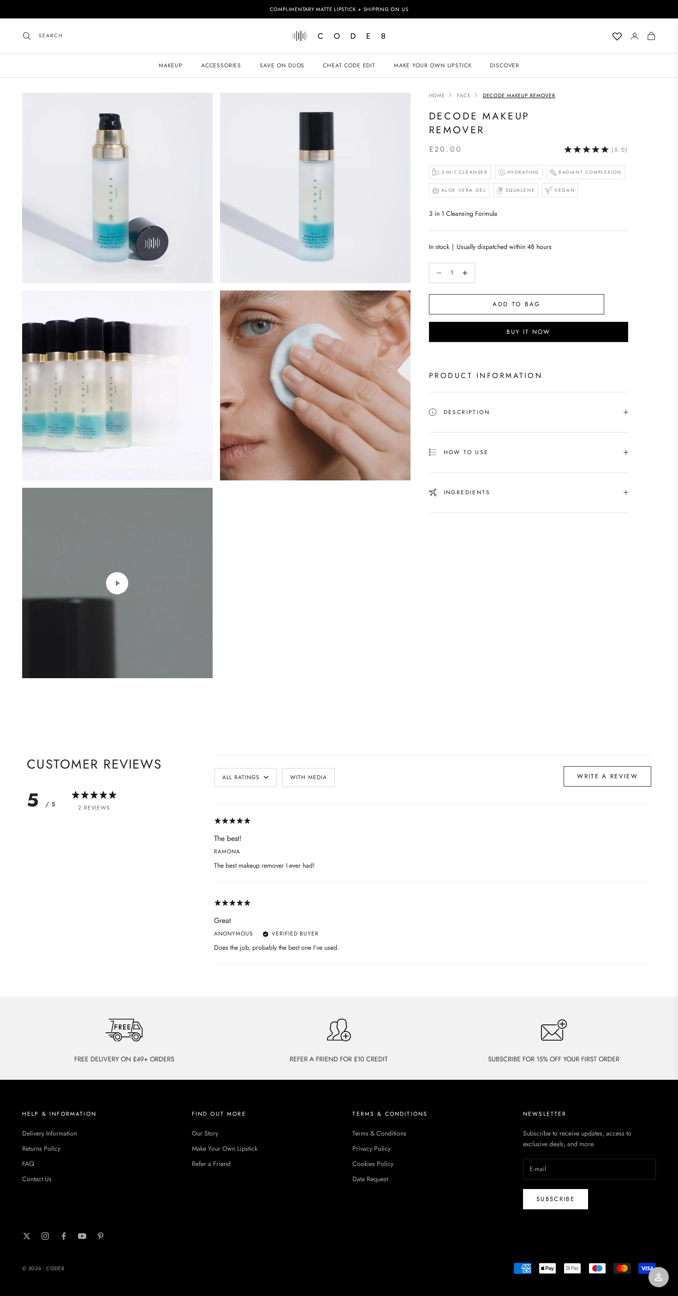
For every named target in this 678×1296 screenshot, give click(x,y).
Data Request (370, 1179)
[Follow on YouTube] (82, 1236)
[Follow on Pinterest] (100, 1236)
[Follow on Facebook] (63, 1236)
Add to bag (517, 304)
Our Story (205, 1133)
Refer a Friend (211, 1163)
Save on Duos (282, 65)
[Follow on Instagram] (45, 1236)
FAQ (28, 1163)
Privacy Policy (371, 1148)
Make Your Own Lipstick (224, 1148)
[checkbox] (308, 777)
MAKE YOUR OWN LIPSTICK (432, 65)
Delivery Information (49, 1133)
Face (464, 95)
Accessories (221, 65)
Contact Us (37, 1179)
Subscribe (555, 1199)
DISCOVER (504, 65)
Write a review (607, 776)
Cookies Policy (372, 1163)
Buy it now (528, 331)
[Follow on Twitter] (26, 1236)
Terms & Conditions (379, 1133)
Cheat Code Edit (349, 65)
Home (437, 95)
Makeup (171, 65)
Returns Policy (41, 1148)
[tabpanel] (432, 890)
